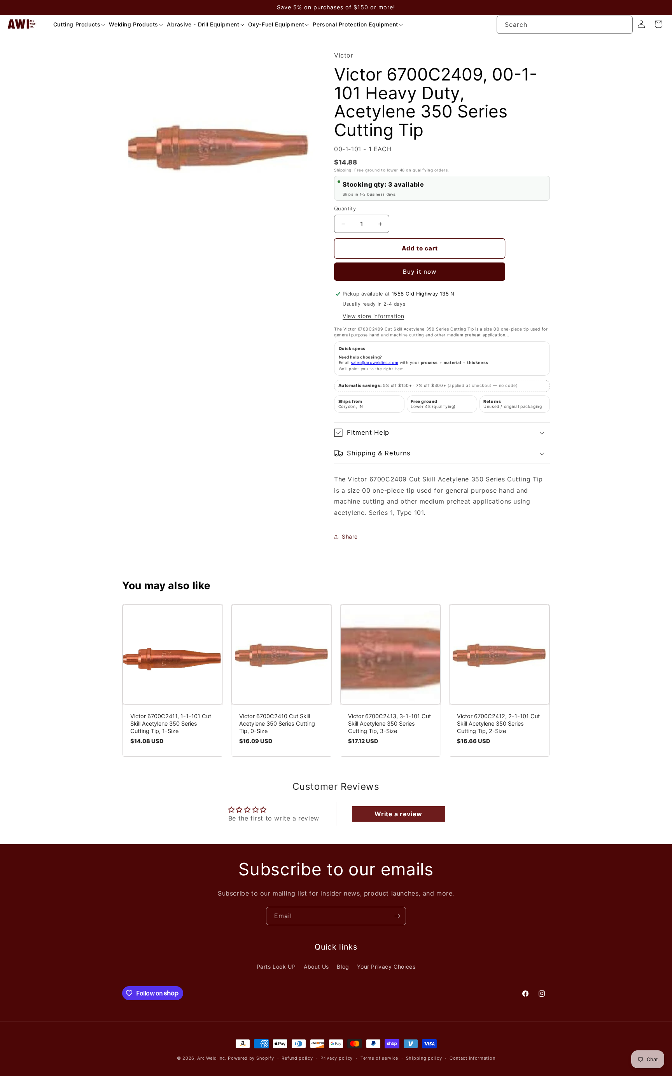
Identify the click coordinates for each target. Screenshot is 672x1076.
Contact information (472, 1057)
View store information (373, 316)
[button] (77, 24)
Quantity (345, 208)
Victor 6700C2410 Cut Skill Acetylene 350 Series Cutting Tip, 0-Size (277, 724)
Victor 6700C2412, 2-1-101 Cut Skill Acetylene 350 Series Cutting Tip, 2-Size (498, 724)
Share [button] (350, 536)
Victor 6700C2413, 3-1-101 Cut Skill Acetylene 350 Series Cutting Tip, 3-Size (389, 724)
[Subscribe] (397, 916)
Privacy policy (336, 1057)
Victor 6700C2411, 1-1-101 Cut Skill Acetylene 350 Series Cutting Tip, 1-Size (170, 724)
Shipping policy (424, 1057)
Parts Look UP (276, 966)
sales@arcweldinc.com (374, 362)
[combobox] (564, 24)
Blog (343, 966)
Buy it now (419, 271)
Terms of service (379, 1057)
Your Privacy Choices (386, 966)
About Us (316, 966)
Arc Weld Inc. (211, 1058)
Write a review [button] (398, 814)
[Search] (623, 24)
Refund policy (297, 1057)
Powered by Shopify (251, 1058)
